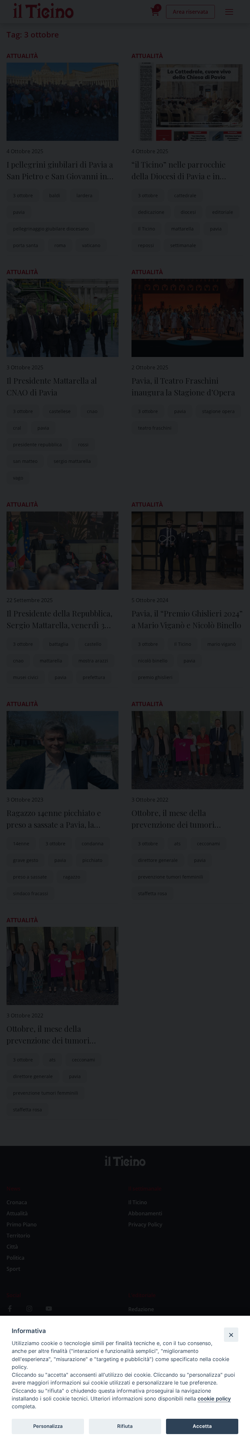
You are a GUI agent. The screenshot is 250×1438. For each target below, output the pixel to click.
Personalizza (47, 1426)
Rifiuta (124, 1426)
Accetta (202, 1426)
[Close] (231, 1334)
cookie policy (214, 1398)
